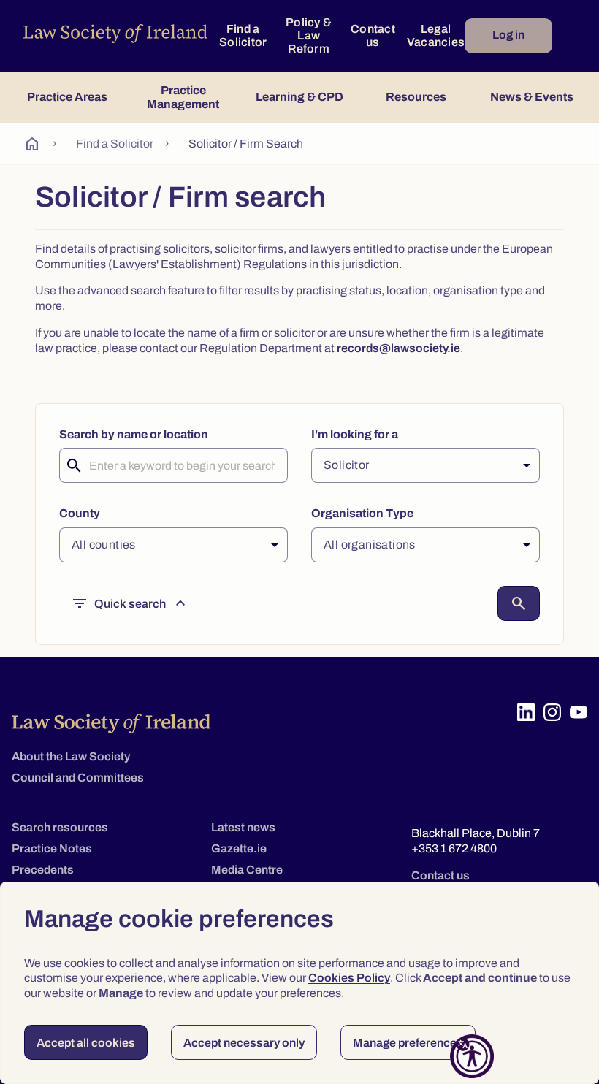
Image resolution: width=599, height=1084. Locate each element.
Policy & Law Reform (309, 35)
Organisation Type (362, 513)
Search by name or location (133, 434)
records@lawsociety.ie (398, 348)
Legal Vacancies (436, 35)
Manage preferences (408, 1043)
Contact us (373, 35)
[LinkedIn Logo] (526, 712)
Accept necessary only (244, 1043)
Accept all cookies (86, 1043)
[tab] (67, 97)
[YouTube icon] (578, 712)
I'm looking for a (354, 434)
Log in (508, 34)
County (79, 513)
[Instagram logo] (552, 712)
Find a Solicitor (243, 35)
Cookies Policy (349, 978)
